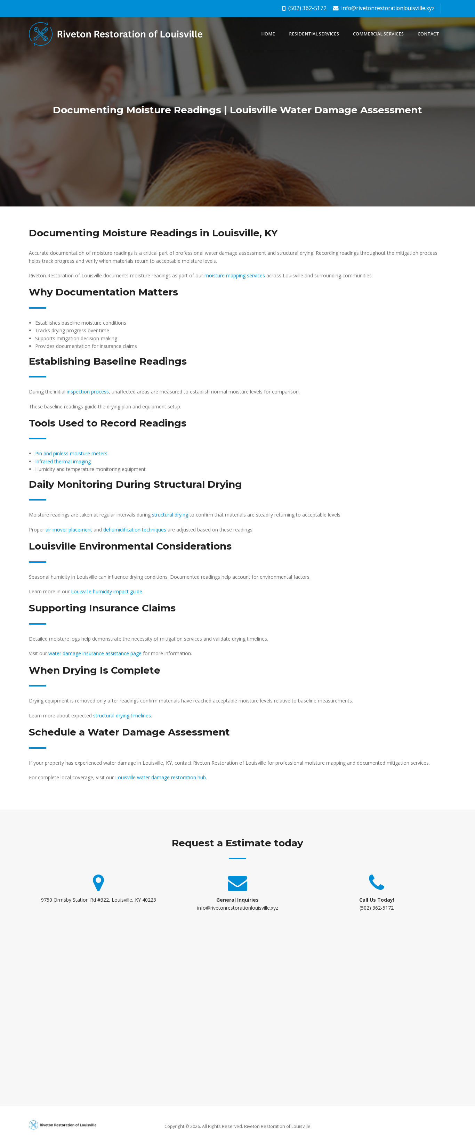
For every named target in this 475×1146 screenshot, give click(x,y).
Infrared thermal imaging (63, 461)
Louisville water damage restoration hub (160, 777)
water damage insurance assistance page (95, 653)
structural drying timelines (122, 715)
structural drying (170, 514)
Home (268, 34)
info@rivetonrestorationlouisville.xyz (387, 8)
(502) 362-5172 (307, 8)
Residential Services (314, 34)
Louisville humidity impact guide (106, 591)
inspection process (88, 391)
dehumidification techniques (134, 529)
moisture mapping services (234, 275)
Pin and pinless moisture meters (71, 453)
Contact (428, 34)
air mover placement (69, 529)
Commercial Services (378, 34)
